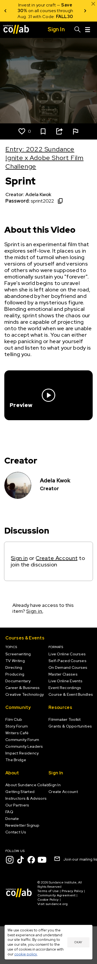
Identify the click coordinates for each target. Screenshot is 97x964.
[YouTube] (42, 859)
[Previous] (5, 11)
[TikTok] (20, 859)
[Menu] (87, 30)
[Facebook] (31, 859)
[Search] (77, 30)
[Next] (85, 11)
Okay (78, 942)
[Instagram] (9, 859)
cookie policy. (25, 954)
